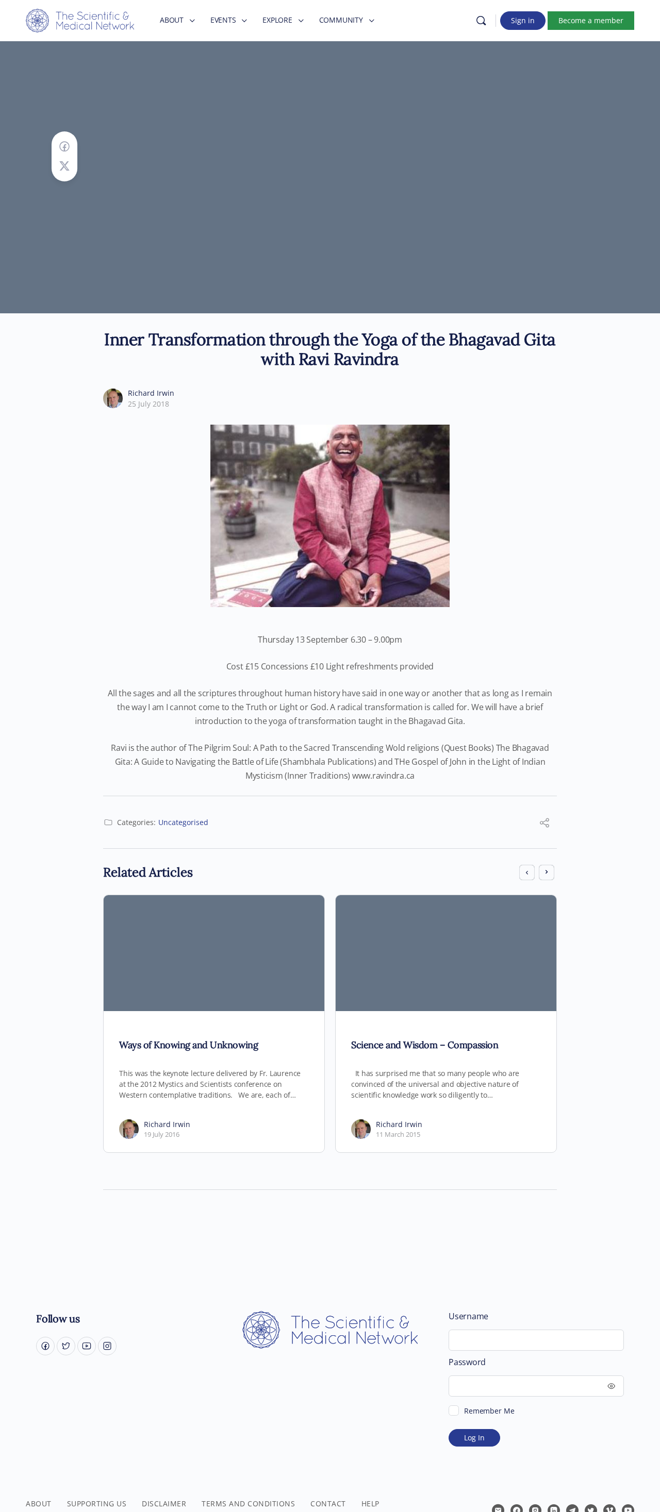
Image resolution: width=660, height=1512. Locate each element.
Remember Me (489, 1411)
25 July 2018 (148, 404)
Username (468, 1316)
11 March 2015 (398, 1134)
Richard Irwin (151, 393)
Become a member (590, 20)
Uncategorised (183, 822)
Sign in (523, 20)
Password (467, 1362)
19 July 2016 (161, 1134)
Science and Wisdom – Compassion (424, 1045)
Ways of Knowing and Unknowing (188, 1045)
